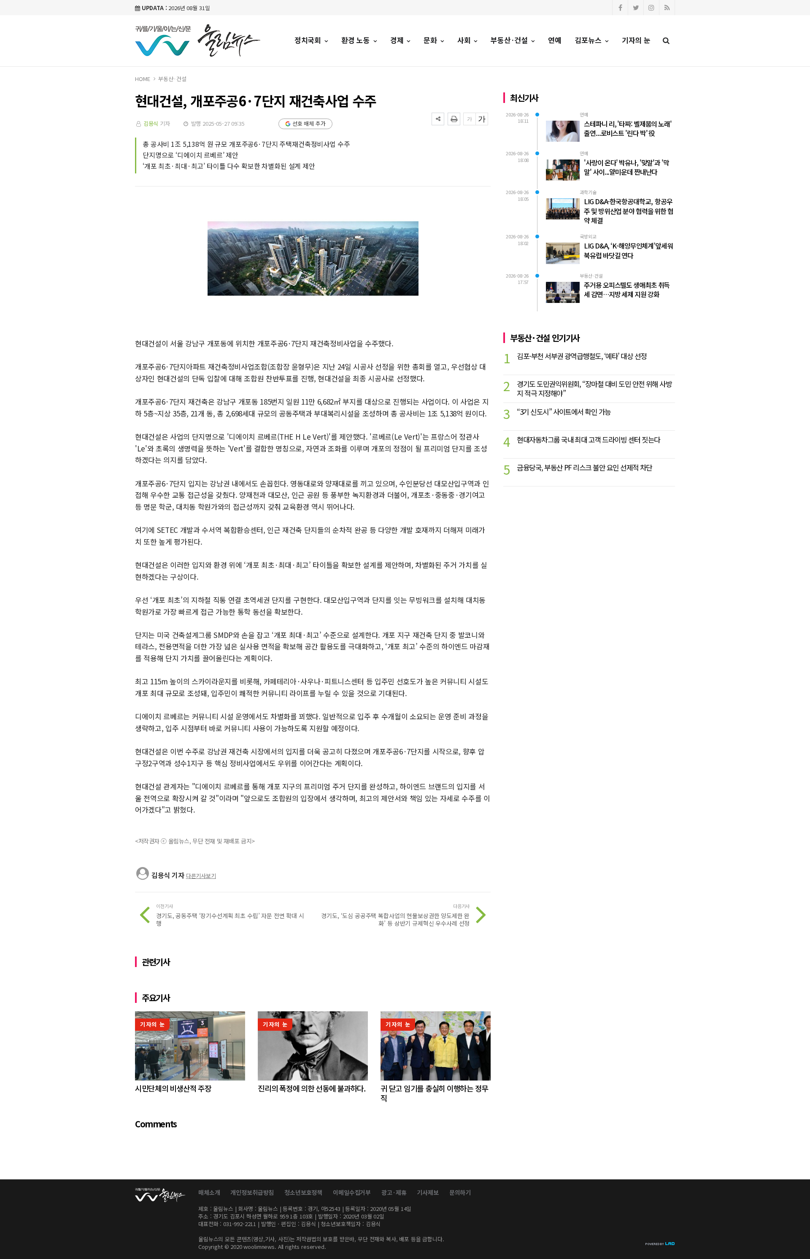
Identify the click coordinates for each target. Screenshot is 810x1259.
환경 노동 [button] (356, 40)
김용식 (151, 123)
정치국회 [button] (308, 40)
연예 (555, 40)
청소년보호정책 (303, 1192)
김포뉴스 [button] (589, 40)
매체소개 (209, 1192)
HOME (142, 79)
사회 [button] (465, 40)
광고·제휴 (393, 1192)
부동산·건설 (172, 79)
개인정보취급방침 (252, 1192)
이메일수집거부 (352, 1192)
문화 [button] (431, 40)
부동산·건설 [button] (510, 40)
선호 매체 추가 (309, 123)
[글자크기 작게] (469, 119)
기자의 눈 (636, 40)
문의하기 (460, 1192)
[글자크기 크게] (481, 119)
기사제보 (427, 1192)
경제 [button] (398, 40)
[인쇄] (454, 119)
